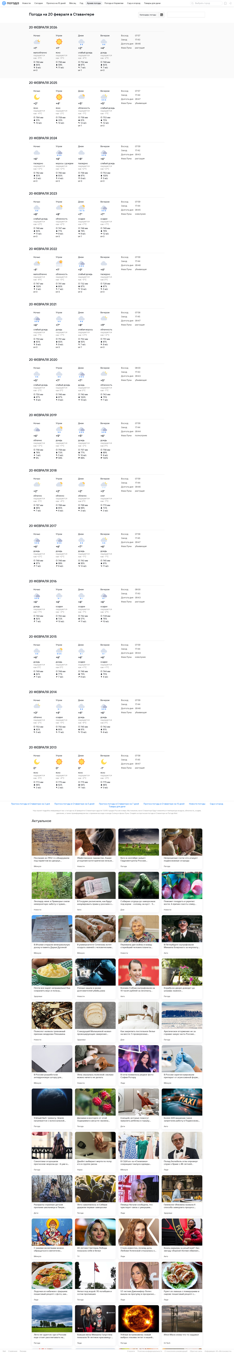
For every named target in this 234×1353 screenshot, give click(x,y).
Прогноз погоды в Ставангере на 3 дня (30, 804)
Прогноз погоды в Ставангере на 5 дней (74, 804)
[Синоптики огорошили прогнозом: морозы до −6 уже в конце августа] (52, 1152)
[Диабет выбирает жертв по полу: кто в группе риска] (95, 1152)
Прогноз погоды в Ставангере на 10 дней (164, 804)
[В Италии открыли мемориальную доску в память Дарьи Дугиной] (52, 935)
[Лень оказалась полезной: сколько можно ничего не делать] (95, 1065)
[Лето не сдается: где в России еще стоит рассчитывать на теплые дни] (52, 1325)
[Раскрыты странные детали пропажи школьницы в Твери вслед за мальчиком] (52, 1195)
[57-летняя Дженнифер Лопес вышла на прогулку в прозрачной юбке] (138, 1282)
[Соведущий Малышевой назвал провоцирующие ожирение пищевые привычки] (95, 1022)
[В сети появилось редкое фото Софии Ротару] (138, 1065)
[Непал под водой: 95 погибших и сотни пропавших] (95, 1282)
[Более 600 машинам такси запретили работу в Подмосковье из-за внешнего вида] (182, 1109)
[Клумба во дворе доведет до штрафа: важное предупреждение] (182, 979)
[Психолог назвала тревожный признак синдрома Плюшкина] (52, 1022)
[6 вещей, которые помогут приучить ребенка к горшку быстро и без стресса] (138, 1109)
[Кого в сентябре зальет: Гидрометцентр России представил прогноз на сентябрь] (138, 849)
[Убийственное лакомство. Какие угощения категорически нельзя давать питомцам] (95, 849)
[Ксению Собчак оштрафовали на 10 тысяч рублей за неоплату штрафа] (138, 979)
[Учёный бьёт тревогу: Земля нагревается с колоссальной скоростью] (52, 1109)
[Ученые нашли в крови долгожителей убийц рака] (95, 979)
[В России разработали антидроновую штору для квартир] (52, 1065)
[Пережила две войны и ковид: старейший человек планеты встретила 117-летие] (138, 935)
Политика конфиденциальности (149, 1351)
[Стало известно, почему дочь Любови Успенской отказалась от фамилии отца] (138, 1239)
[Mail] (4, 3)
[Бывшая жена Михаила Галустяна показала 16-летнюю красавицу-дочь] (95, 1325)
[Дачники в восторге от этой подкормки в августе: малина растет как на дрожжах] (95, 1109)
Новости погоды (197, 804)
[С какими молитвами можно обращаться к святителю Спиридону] (52, 1239)
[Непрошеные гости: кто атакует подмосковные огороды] (182, 849)
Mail (4, 1351)
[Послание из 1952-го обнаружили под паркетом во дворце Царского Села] (52, 849)
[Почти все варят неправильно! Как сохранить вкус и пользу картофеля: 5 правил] (52, 979)
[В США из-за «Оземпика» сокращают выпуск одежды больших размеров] (138, 1152)
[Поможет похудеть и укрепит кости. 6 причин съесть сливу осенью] (182, 892)
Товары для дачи (117, 806)
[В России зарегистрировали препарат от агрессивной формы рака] (182, 1065)
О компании (12, 1351)
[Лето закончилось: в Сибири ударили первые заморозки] (95, 1195)
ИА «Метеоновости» (224, 1351)
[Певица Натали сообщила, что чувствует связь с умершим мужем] (138, 1195)
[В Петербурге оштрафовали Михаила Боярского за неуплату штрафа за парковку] (182, 935)
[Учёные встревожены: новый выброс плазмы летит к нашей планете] (138, 1325)
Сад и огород (216, 804)
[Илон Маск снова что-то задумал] (182, 1325)
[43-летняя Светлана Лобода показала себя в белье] (95, 1239)
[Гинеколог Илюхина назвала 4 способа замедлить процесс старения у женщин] (182, 1195)
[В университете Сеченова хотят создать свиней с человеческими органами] (95, 935)
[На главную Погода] (12, 3)
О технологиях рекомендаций (176, 1351)
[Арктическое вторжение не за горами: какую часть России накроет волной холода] (182, 1022)
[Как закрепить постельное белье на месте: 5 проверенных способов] (138, 1022)
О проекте (131, 1351)
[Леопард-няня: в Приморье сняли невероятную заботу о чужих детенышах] (52, 892)
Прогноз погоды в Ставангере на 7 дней (119, 804)
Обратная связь (196, 1351)
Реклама (23, 1351)
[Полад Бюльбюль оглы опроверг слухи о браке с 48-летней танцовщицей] (182, 1152)
